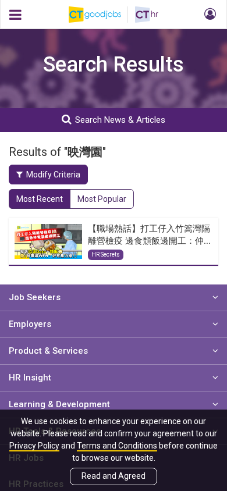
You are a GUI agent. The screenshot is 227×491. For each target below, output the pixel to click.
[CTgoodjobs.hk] (102, 14)
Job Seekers (35, 297)
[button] (208, 14)
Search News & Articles (120, 120)
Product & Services (48, 351)
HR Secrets (105, 254)
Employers (30, 324)
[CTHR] (146, 14)
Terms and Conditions (117, 445)
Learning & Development (59, 404)
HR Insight (30, 377)
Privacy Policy (34, 445)
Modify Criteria (53, 174)
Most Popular (101, 199)
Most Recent (39, 199)
